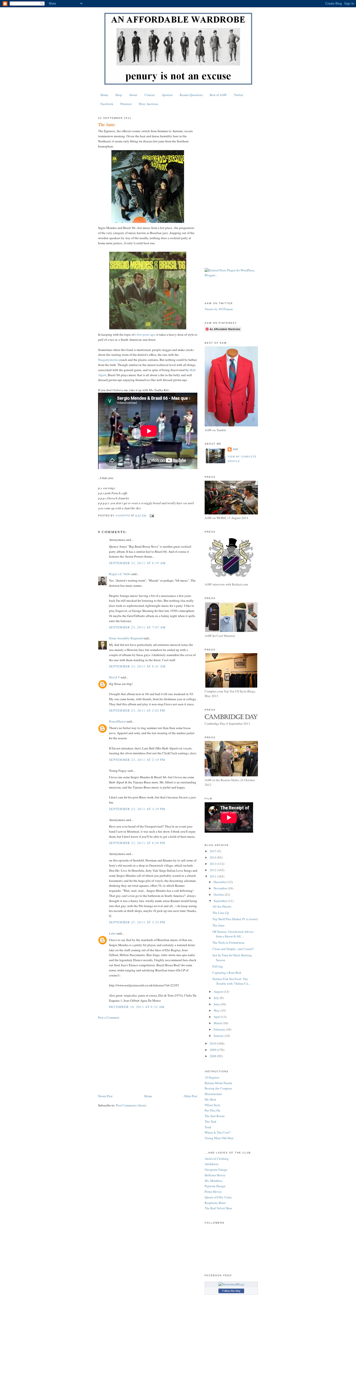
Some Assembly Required (126, 638)
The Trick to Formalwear (228, 942)
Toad (208, 1127)
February (220, 1029)
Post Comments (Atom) (131, 1105)
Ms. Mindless (213, 1180)
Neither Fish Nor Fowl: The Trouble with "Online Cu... (231, 981)
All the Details (221, 906)
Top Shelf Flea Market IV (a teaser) (235, 919)
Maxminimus (213, 1094)
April (217, 1017)
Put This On (212, 1110)
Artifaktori (211, 1164)
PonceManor (117, 721)
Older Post (190, 1096)
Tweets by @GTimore (219, 309)
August (219, 991)
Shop (118, 95)
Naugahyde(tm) (108, 359)
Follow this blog (231, 1290)
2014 (213, 857)
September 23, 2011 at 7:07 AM (137, 627)
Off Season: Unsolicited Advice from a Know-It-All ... (233, 934)
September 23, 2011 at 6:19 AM (137, 563)
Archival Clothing (217, 1158)
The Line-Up (220, 912)
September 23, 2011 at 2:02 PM (137, 710)
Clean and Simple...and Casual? (233, 949)
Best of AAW (218, 95)
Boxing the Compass (218, 1088)
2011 (213, 876)
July (217, 998)
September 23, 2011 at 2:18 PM (137, 759)
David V (114, 677)
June (217, 1004)
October (219, 894)
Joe (235, 449)
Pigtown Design (215, 1186)
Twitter (238, 95)
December (220, 882)
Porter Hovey (213, 1191)
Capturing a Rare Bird (226, 972)
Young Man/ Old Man (219, 1138)
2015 (213, 851)
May (217, 1010)
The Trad (210, 1121)
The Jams (218, 925)
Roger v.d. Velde (120, 574)
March (218, 1023)
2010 (213, 1043)
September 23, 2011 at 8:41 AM (137, 666)
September (221, 901)
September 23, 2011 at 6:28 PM (137, 843)
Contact (150, 95)
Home (104, 95)
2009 (213, 1050)
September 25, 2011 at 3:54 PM (137, 922)
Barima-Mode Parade (218, 1083)
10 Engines (212, 1077)
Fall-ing (217, 966)
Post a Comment (108, 1017)
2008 (213, 1056)
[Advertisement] (147, 1057)
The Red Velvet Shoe (218, 1208)
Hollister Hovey (215, 1175)
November (221, 888)
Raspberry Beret (215, 1203)
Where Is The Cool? (218, 1132)
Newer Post (105, 1096)
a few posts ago (145, 334)
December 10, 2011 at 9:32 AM (136, 1007)
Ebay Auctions (148, 104)
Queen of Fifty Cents (218, 1197)
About (133, 95)
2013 (213, 863)
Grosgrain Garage (216, 1169)
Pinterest (126, 104)
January (219, 1035)
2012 (213, 870)
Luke (112, 933)
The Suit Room (214, 1116)
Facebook (107, 104)
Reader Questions (191, 95)
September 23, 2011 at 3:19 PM (137, 809)
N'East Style (212, 1105)
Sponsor (167, 95)
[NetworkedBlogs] (231, 1284)
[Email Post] (151, 515)
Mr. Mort (210, 1099)
